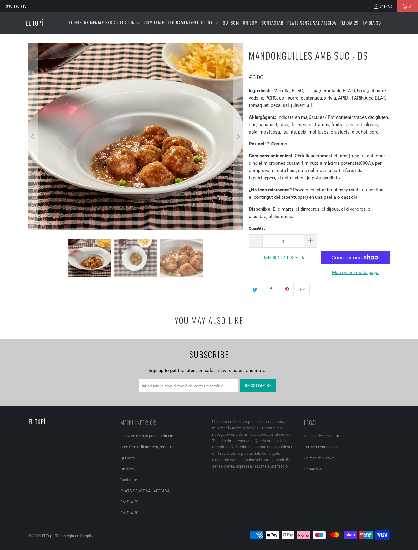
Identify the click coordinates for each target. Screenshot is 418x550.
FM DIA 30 (129, 512)
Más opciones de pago (355, 272)
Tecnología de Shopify (74, 535)
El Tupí (47, 535)
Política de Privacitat (321, 436)
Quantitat (257, 228)
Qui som (127, 458)
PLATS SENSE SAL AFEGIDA (145, 490)
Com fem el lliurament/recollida (147, 447)
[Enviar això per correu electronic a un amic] (303, 289)
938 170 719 (16, 6)
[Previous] (33, 136)
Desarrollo (313, 469)
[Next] (238, 136)
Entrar (386, 6)
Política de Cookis (319, 458)
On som (127, 469)
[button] (104, 23)
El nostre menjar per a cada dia (146, 436)
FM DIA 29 (129, 501)
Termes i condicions (321, 447)
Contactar (128, 479)
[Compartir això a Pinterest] (287, 289)
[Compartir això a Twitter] (255, 289)
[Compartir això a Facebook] (271, 289)
